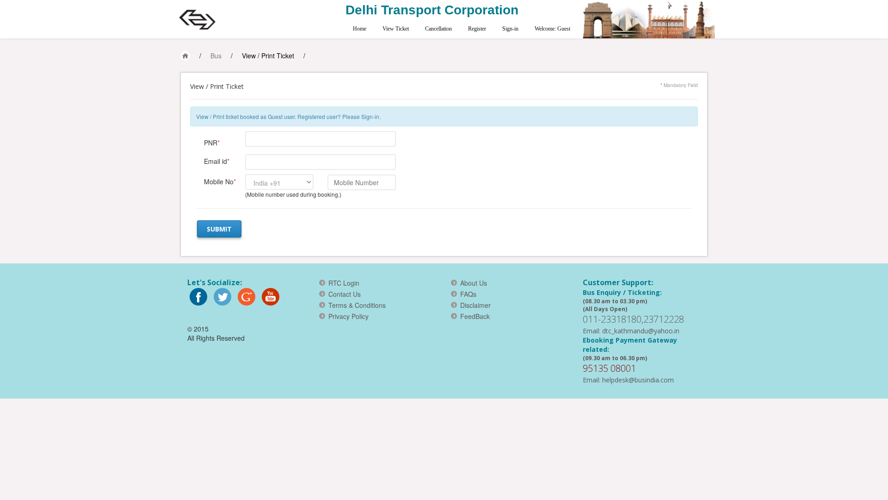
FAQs (468, 294)
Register (477, 28)
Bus (216, 55)
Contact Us (344, 294)
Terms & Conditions (357, 305)
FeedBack (475, 316)
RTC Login (343, 283)
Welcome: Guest (552, 28)
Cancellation (438, 28)
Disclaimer (475, 305)
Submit (219, 229)
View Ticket (395, 28)
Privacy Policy (348, 316)
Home (359, 28)
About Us (473, 283)
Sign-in (510, 28)
